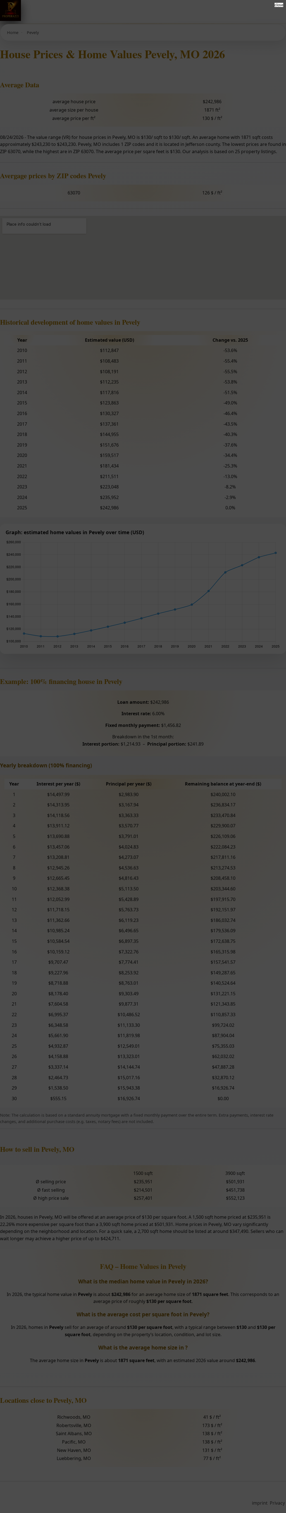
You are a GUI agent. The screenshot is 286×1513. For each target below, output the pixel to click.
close (279, 5)
